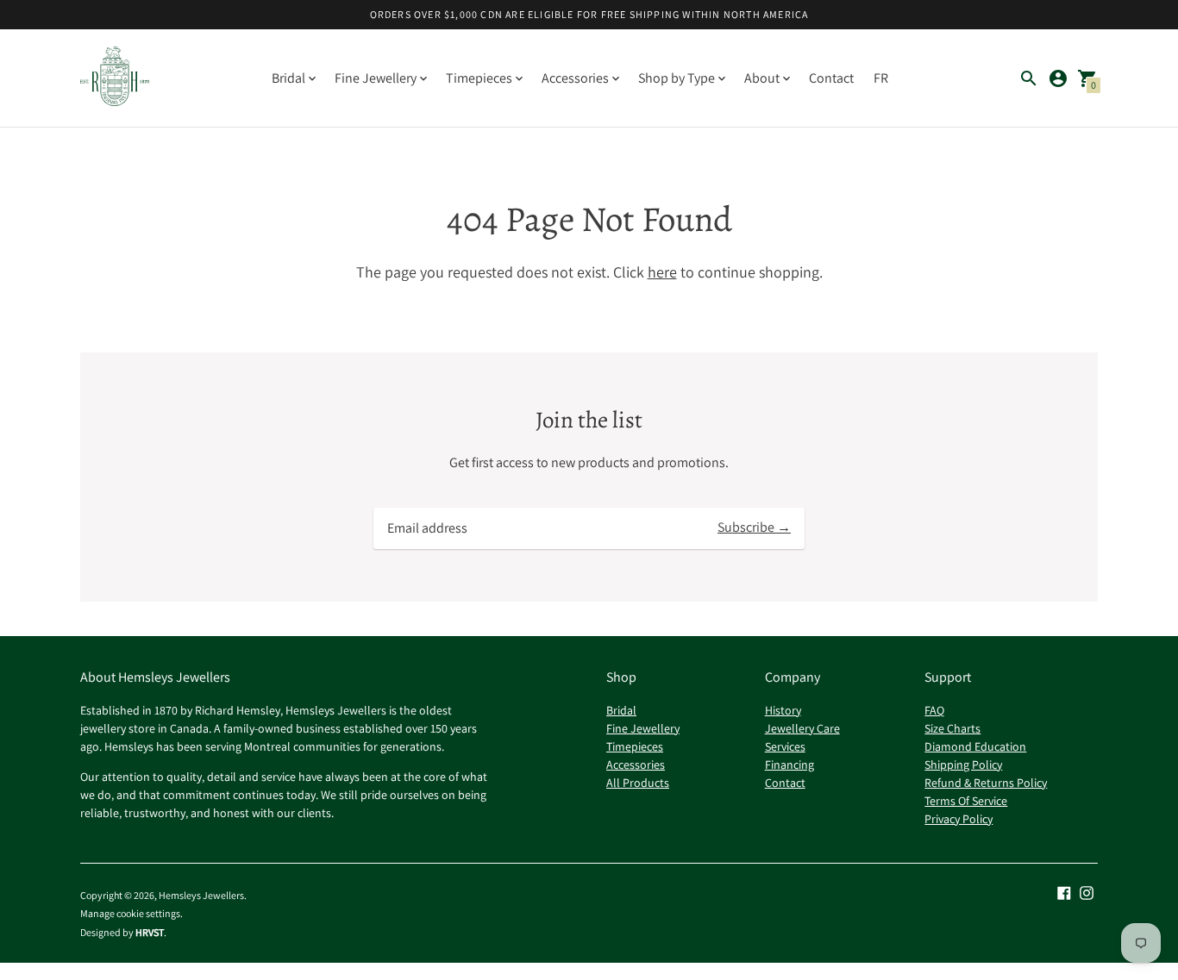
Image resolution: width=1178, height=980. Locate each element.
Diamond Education (975, 746)
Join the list (589, 420)
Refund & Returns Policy (985, 782)
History (783, 710)
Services (785, 746)
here (662, 272)
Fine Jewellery (643, 728)
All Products (637, 782)
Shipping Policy (963, 764)
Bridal (621, 710)
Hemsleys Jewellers (201, 895)
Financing (789, 764)
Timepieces (634, 746)
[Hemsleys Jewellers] (114, 78)
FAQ (934, 710)
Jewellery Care (802, 728)
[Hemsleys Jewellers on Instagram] (1086, 892)
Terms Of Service (965, 800)
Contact (831, 78)
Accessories (635, 764)
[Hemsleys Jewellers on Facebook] (1064, 892)
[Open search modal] (1028, 78)
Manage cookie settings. (131, 914)
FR (881, 78)
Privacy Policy (958, 819)
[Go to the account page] (1058, 78)
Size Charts (952, 728)
